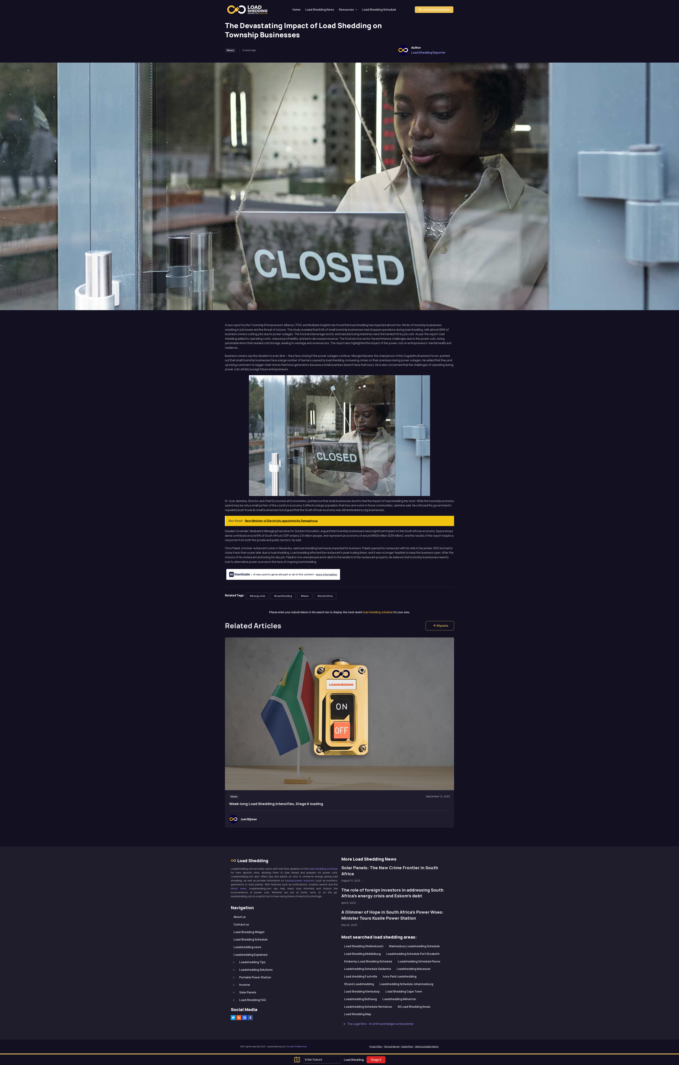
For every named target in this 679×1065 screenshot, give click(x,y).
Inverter (244, 985)
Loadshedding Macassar (414, 969)
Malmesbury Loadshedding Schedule (414, 946)
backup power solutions (299, 880)
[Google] (244, 1017)
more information (326, 574)
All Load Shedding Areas (414, 1006)
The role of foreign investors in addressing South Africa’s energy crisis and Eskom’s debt (392, 893)
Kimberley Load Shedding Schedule (368, 961)
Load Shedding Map (357, 1014)
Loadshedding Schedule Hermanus (368, 1006)
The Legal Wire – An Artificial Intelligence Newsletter (380, 1024)
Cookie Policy (407, 1046)
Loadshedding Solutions (256, 970)
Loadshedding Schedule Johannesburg (406, 984)
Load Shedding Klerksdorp (362, 991)
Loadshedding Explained (250, 954)
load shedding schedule (323, 868)
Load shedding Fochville (360, 976)
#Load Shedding (283, 595)
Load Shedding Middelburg (362, 954)
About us (240, 917)
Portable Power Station (255, 977)
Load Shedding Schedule (379, 9)
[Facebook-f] (250, 1017)
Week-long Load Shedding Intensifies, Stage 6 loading (276, 803)
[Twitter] (233, 1017)
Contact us (241, 924)
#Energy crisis (257, 595)
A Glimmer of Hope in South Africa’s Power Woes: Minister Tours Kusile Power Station (392, 915)
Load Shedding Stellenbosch (363, 946)
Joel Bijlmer (248, 819)
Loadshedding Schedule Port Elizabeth (413, 954)
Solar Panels (247, 992)
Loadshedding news (247, 947)
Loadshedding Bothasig (360, 999)
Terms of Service (391, 1046)
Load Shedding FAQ (252, 1000)
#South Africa (325, 595)
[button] (440, 625)
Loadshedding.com (249, 9)
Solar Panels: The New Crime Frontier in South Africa (389, 871)
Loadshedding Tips (252, 962)
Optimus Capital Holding (427, 1046)
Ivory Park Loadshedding (399, 976)
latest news (238, 888)
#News (305, 595)
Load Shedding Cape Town (403, 991)
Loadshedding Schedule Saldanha (367, 969)
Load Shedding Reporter (428, 52)
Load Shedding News (319, 9)
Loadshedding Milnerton (399, 999)
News (230, 50)
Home (296, 9)
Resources (346, 9)
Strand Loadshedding (359, 984)
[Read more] (339, 713)
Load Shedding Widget (249, 932)
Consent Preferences (297, 1046)
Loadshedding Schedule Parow (419, 961)
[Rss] (238, 1017)
